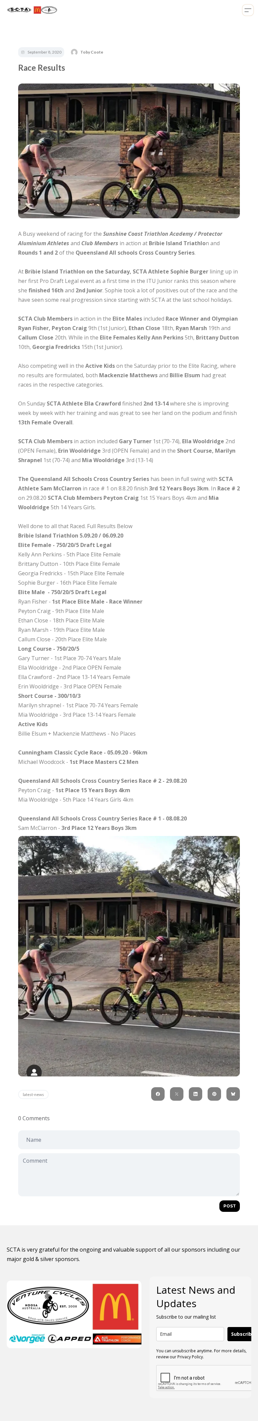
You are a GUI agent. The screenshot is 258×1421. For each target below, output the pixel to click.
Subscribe (243, 1334)
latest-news (33, 1094)
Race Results (41, 67)
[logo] (31, 10)
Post (229, 1205)
